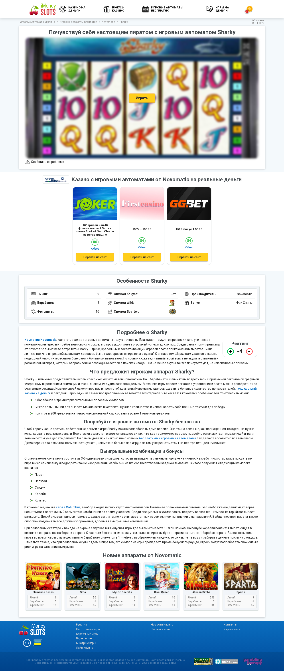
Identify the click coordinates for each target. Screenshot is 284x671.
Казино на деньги (76, 9)
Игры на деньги (222, 9)
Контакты (230, 624)
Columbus (73, 507)
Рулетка (81, 624)
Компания (32, 339)
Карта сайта (232, 629)
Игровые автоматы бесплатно (167, 9)
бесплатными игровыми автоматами (167, 438)
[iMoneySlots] (43, 9)
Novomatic (48, 339)
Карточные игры (87, 633)
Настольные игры (88, 629)
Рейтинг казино (161, 629)
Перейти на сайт (94, 257)
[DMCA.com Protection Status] (226, 661)
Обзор (95, 248)
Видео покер (84, 638)
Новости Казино (162, 624)
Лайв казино (84, 647)
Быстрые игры (86, 643)
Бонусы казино (118, 9)
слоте (61, 507)
